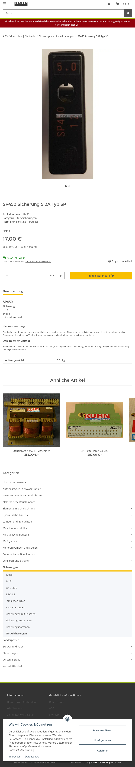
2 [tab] (69, 186)
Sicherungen (10, 567)
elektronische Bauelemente (19, 502)
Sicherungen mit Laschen (21, 614)
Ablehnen (102, 750)
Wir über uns (14, 708)
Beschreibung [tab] (13, 291)
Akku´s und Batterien (15, 482)
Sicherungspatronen (18, 627)
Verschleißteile (11, 659)
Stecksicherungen (26, 218)
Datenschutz (32, 756)
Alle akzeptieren (102, 730)
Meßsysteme (10, 541)
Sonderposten (11, 640)
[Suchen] (128, 13)
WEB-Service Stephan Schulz (107, 762)
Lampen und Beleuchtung (18, 521)
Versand (32, 246)
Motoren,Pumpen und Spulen (20, 547)
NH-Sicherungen (15, 607)
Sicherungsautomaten (19, 620)
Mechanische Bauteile (16, 534)
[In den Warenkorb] (5, 47)
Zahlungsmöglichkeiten (20, 714)
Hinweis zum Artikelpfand (22, 702)
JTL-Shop (86, 762)
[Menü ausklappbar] (4, 2)
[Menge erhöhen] (61, 275)
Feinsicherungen (15, 601)
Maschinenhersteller (15, 528)
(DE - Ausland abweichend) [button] (38, 261)
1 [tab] (66, 186)
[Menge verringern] (7, 275)
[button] (109, 3)
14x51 (9, 581)
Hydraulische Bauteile (16, 515)
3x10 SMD (11, 587)
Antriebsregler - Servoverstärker (22, 489)
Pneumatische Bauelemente (19, 554)
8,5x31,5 (10, 594)
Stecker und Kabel (13, 646)
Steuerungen (10, 653)
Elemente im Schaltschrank (19, 508)
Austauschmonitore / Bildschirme (22, 495)
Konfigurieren (102, 740)
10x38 (9, 574)
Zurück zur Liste (13, 36)
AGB (51, 708)
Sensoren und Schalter (16, 560)
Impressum (15, 756)
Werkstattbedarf (12, 666)
